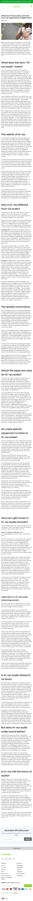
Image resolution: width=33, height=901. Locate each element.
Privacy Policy (4, 873)
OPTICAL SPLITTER (21, 873)
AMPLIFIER (19, 869)
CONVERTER (19, 871)
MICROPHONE (20, 865)
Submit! (27, 839)
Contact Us (4, 867)
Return (2, 871)
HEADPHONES (20, 867)
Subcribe (28, 885)
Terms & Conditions (6, 875)
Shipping (3, 869)
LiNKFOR (15, 893)
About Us (3, 865)
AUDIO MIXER (20, 875)
